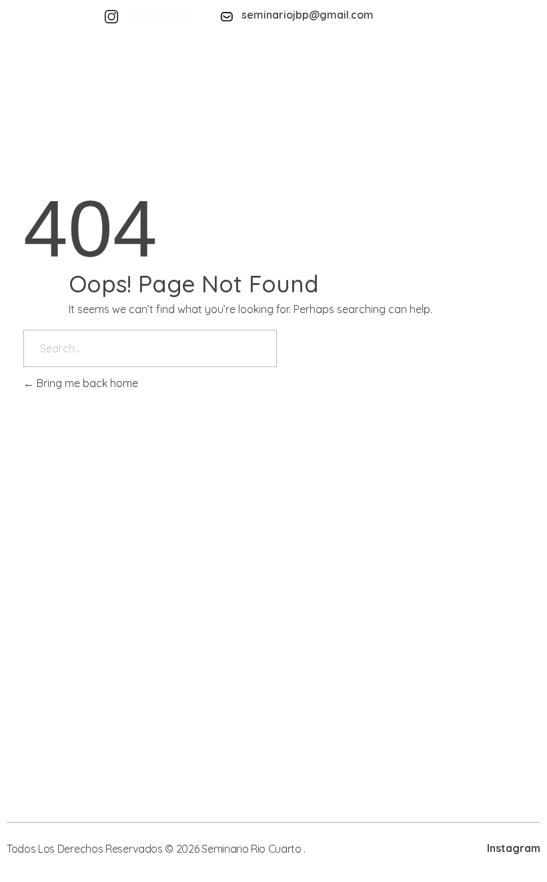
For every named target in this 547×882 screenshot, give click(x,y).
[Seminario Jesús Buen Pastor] (83, 78)
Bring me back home (86, 383)
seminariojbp (160, 14)
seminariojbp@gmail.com (307, 14)
